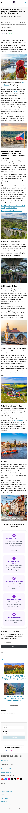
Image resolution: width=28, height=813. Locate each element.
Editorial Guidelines (6, 772)
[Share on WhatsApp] (9, 33)
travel (3, 659)
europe (12, 655)
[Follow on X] (9, 750)
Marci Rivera (9, 18)
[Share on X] (6, 33)
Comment (4, 710)
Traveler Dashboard (6, 791)
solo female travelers (20, 420)
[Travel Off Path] (14, 3)
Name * (5, 725)
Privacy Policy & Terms (7, 768)
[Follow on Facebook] (6, 750)
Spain (22, 82)
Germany (6, 85)
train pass (15, 91)
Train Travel (19, 655)
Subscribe (14, 646)
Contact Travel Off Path (7, 805)
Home (2, 788)
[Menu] (2, 3)
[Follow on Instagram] (11, 750)
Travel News (4, 798)
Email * (5, 731)
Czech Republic (5, 655)
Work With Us (4, 801)
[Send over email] (11, 33)
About (2, 794)
